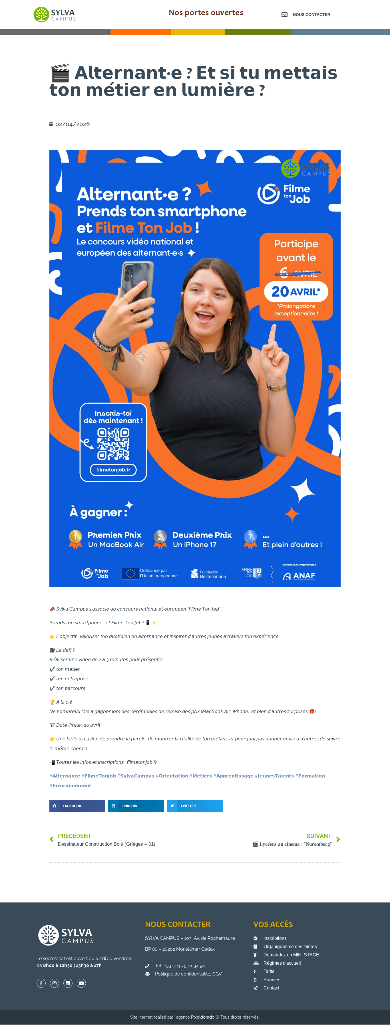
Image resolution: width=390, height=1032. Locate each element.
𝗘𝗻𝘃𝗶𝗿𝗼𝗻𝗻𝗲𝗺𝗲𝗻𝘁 (70, 785)
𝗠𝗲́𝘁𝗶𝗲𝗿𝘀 (200, 776)
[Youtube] (81, 983)
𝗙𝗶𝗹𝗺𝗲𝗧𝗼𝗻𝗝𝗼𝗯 (98, 776)
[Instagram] (54, 983)
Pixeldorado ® (205, 1017)
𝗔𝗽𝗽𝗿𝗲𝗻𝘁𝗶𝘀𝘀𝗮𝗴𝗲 (233, 776)
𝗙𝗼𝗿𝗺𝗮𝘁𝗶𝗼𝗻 (310, 776)
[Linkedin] (68, 983)
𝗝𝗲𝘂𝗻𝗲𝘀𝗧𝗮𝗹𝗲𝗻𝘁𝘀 (274, 776)
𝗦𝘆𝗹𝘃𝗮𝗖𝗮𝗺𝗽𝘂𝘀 (135, 776)
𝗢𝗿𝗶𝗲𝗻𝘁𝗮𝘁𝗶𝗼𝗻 (172, 776)
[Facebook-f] (41, 983)
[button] (77, 806)
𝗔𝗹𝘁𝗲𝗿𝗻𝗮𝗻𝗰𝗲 (64, 776)
